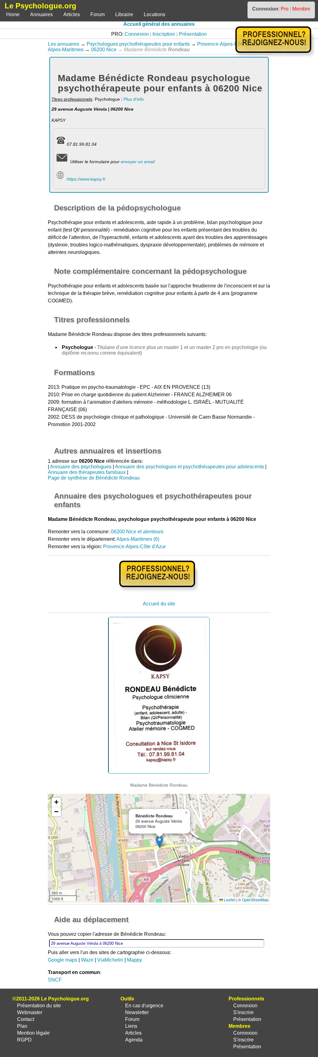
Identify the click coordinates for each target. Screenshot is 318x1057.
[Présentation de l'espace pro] (158, 591)
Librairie (124, 14)
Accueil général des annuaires (159, 24)
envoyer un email (138, 161)
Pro (284, 8)
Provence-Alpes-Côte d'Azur (228, 44)
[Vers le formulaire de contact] (62, 161)
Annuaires (41, 14)
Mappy (134, 960)
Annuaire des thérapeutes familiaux (87, 472)
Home (13, 14)
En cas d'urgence (144, 1005)
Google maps (62, 960)
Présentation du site (39, 1005)
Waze (87, 960)
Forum (97, 14)
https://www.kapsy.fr (86, 179)
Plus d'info (134, 99)
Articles (71, 14)
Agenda (134, 1039)
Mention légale (33, 1033)
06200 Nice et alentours (137, 531)
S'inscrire (243, 1012)
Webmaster (29, 1012)
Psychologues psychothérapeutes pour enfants (138, 44)
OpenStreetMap (255, 899)
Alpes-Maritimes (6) (137, 539)
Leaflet (229, 899)
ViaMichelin (110, 960)
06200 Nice (103, 49)
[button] (159, 841)
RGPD (24, 1039)
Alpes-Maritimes (66, 49)
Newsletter (137, 1012)
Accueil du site (159, 603)
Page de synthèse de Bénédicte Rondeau (94, 477)
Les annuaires (63, 44)
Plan (22, 1026)
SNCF (55, 979)
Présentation (193, 34)
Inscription (163, 34)
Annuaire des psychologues (80, 466)
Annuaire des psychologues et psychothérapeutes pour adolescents (189, 466)
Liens (131, 1026)
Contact (25, 1019)
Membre (301, 8)
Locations (154, 14)
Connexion (137, 34)
